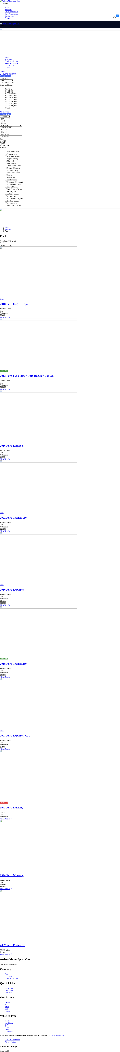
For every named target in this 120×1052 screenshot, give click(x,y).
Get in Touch (9, 988)
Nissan (7, 1011)
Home (7, 57)
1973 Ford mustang (11, 807)
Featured (6, 145)
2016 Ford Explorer (12, 589)
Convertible (9, 1031)
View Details (5, 317)
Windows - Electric (14, 206)
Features (3, 148)
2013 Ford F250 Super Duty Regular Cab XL (27, 375)
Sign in (3, 71)
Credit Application (11, 12)
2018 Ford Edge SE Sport (15, 303)
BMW (7, 1007)
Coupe (7, 1027)
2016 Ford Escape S (12, 445)
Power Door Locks (14, 184)
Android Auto (12, 154)
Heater (9, 175)
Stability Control (13, 194)
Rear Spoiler (11, 192)
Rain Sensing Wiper (14, 189)
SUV (7, 1025)
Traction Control (13, 201)
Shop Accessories (11, 14)
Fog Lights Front (13, 173)
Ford (6, 1009)
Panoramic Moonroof (15, 182)
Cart (6, 974)
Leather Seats (12, 180)
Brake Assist (11, 163)
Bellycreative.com (57, 1035)
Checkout (8, 976)
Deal (2, 299)
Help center (9, 990)
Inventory (8, 10)
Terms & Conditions (12, 1040)
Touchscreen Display (15, 199)
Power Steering (12, 187)
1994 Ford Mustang (12, 875)
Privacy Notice (10, 1042)
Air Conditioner (13, 152)
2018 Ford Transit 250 (13, 663)
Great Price (4, 371)
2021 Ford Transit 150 (13, 517)
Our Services (9, 16)
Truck (7, 1029)
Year (1, 139)
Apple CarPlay (12, 159)
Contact (7, 18)
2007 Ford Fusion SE (12, 945)
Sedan (7, 1021)
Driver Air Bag (12, 170)
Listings (8, 229)
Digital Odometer (13, 168)
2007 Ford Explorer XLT (15, 735)
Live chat (8, 992)
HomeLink (11, 177)
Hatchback (9, 1023)
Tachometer (11, 196)
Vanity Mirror (12, 203)
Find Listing (6, 114)
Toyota (7, 1002)
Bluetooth (10, 161)
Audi (6, 1005)
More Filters (4, 112)
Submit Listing (5, 76)
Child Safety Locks (14, 166)
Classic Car (4, 803)
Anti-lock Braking (14, 156)
